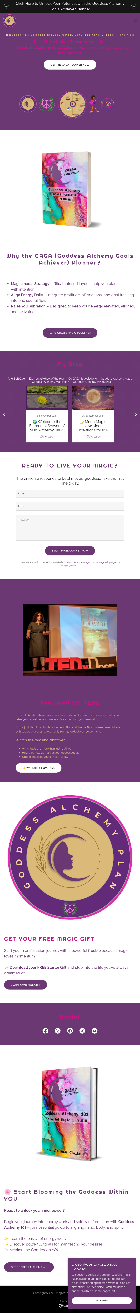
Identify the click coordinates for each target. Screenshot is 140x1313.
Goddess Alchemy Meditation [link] (50, 381)
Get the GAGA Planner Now (70, 64)
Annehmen (101, 1301)
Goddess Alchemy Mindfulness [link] (92, 381)
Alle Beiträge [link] (16, 378)
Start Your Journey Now (70, 550)
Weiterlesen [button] (47, 436)
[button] (135, 20)
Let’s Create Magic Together (70, 332)
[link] (9, 21)
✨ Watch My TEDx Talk (39, 767)
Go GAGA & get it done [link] (82, 378)
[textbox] (70, 494)
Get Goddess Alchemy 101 (29, 1267)
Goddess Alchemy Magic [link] (116, 378)
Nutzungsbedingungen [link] (105, 562)
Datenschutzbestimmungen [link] (77, 562)
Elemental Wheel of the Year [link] (46, 378)
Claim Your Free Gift (25, 984)
